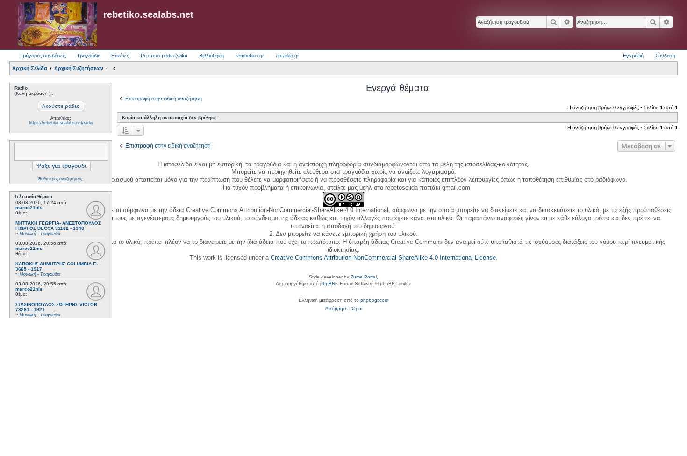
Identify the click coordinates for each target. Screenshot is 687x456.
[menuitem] (336, 309)
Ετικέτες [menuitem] (120, 55)
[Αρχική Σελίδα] (57, 24)
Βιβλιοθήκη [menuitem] (211, 55)
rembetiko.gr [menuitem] (250, 55)
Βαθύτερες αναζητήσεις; (61, 179)
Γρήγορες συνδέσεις (43, 55)
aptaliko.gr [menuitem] (287, 55)
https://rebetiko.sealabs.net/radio (61, 123)
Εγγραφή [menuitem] (633, 55)
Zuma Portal (364, 276)
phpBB (327, 283)
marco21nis (29, 207)
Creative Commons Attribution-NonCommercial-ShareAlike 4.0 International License (383, 257)
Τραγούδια (88, 55)
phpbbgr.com (374, 300)
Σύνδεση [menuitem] (665, 55)
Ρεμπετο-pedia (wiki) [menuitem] (164, 55)
